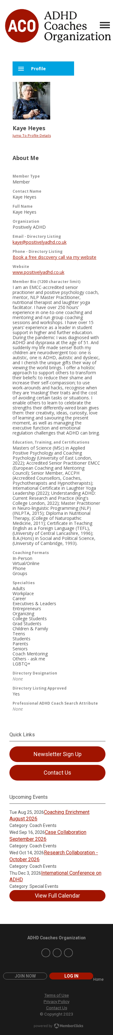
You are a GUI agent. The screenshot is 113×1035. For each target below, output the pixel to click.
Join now (25, 976)
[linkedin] (68, 952)
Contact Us (56, 1007)
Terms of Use (56, 995)
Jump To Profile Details (32, 135)
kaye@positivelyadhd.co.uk (40, 242)
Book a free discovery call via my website (54, 257)
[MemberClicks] (57, 25)
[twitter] (45, 952)
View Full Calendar (57, 895)
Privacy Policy (56, 1001)
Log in (71, 976)
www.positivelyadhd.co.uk (38, 272)
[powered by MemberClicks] (56, 1026)
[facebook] (57, 952)
